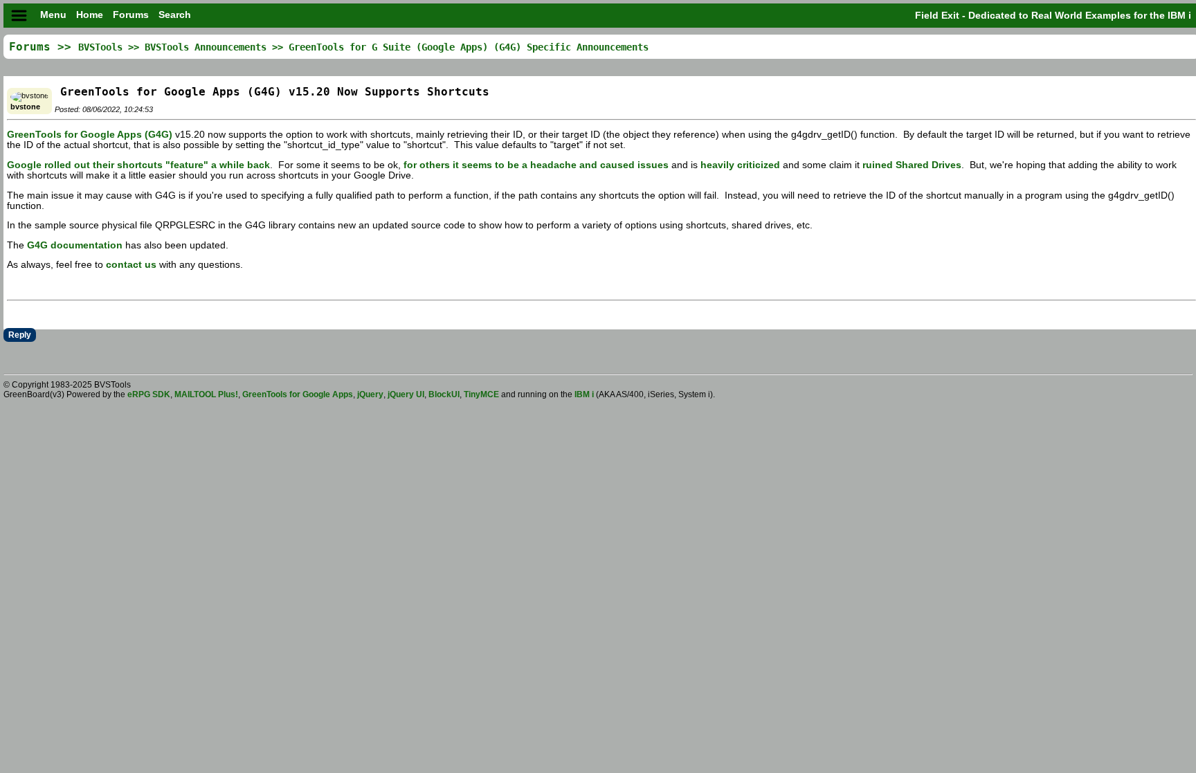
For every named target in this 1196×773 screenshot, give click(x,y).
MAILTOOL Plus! (206, 394)
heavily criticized (740, 165)
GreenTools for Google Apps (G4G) (89, 134)
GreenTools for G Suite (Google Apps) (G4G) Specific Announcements (469, 47)
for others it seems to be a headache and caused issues (536, 165)
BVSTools (100, 47)
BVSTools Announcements (205, 47)
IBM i (585, 394)
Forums (132, 15)
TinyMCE (481, 394)
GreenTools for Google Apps (297, 394)
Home (91, 15)
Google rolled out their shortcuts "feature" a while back (138, 165)
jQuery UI (406, 394)
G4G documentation (75, 245)
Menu (53, 15)
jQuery (370, 394)
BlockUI (444, 394)
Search (174, 15)
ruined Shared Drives (911, 165)
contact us (131, 265)
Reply (19, 335)
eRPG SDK (148, 394)
